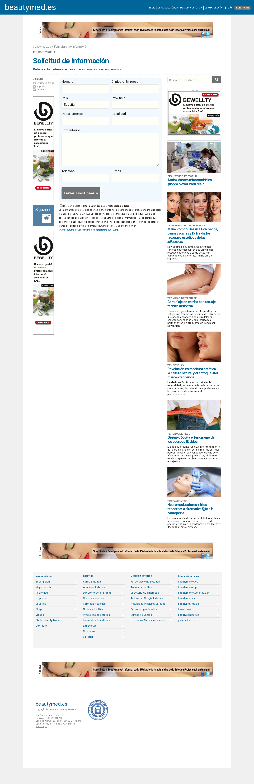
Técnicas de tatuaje (182, 298)
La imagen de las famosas (186, 225)
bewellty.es (184, 609)
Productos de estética (96, 615)
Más (230, 7)
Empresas (42, 598)
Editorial (88, 637)
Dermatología (213, 7)
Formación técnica (94, 604)
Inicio (152, 7)
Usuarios (41, 604)
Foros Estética (92, 581)
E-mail (116, 171)
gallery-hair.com (187, 620)
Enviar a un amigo (45, 83)
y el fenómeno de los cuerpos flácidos (190, 439)
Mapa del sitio (44, 587)
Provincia (118, 98)
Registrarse (242, 7)
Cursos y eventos (93, 598)
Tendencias (175, 365)
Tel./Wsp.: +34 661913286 (49, 718)
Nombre (68, 82)
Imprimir (41, 86)
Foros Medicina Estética (145, 581)
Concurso (89, 631)
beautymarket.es (188, 581)
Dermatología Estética (144, 609)
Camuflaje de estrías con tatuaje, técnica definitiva (191, 304)
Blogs (39, 609)
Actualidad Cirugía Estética (147, 598)
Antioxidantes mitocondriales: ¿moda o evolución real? (189, 182)
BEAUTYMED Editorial (182, 176)
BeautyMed (44, 52)
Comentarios (71, 130)
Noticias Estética (93, 609)
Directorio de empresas (97, 593)
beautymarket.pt (188, 587)
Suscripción (43, 581)
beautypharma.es (188, 604)
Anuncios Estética (94, 587)
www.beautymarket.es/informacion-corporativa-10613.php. (89, 230)
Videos (40, 615)
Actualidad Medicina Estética (148, 604)
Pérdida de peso (178, 433)
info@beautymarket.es (47, 715)
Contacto (41, 626)
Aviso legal (41, 726)
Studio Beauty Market (48, 620)
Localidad (119, 114)
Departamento (72, 114)
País (65, 98)
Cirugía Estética (168, 7)
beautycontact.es (188, 615)
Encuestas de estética (96, 620)
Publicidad (42, 593)
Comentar (41, 89)
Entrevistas (90, 626)
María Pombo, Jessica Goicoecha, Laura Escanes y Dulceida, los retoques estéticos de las (192, 235)
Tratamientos (177, 501)
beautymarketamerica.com (194, 593)
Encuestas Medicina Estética (148, 620)
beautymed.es (30, 7)
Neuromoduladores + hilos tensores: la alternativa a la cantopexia (190, 509)
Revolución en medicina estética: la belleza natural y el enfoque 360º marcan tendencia (193, 373)
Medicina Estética (191, 7)
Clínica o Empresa (125, 82)
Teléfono (68, 171)
